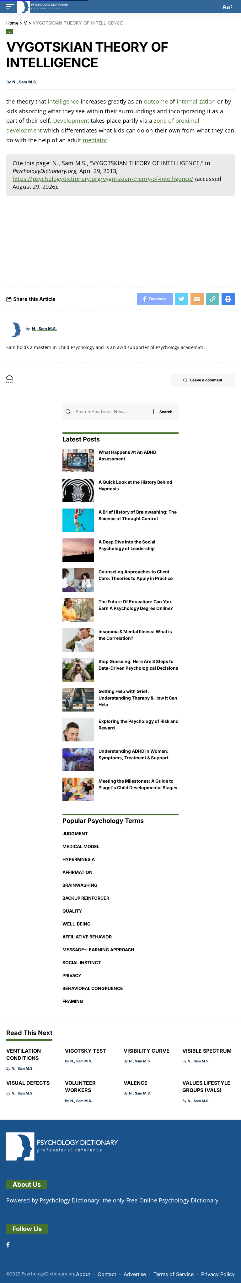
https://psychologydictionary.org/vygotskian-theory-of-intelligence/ (103, 179)
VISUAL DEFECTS (28, 1083)
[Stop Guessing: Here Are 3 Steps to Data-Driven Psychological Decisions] (78, 670)
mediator (95, 140)
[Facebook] (8, 1245)
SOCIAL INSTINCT (81, 962)
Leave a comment (206, 380)
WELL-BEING (76, 923)
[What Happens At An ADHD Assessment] (78, 460)
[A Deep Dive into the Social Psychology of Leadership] (78, 550)
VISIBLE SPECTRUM (207, 1051)
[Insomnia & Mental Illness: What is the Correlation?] (78, 640)
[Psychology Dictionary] (43, 6)
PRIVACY (71, 975)
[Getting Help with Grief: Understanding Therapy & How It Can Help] (78, 700)
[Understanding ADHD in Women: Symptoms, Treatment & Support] (78, 759)
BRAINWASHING (80, 885)
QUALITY (72, 911)
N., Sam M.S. (24, 82)
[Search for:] (113, 411)
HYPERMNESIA (78, 859)
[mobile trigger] (11, 6)
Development (71, 120)
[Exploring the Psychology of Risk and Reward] (78, 729)
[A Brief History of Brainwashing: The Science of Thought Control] (78, 520)
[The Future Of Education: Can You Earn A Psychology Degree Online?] (78, 610)
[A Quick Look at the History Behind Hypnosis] (78, 490)
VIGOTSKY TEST (85, 1051)
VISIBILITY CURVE (146, 1051)
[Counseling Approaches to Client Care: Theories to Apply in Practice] (78, 580)
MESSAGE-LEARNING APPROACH (98, 949)
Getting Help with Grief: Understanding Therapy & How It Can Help (138, 698)
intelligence (63, 101)
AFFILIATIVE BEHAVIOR (87, 936)
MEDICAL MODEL (80, 846)
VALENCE (135, 1083)
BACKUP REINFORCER (85, 898)
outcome (156, 101)
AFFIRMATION (77, 872)
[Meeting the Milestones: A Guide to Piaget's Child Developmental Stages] (78, 789)
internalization (196, 101)
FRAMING (72, 1001)
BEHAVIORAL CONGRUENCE (92, 988)
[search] (214, 6)
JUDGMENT (75, 833)
